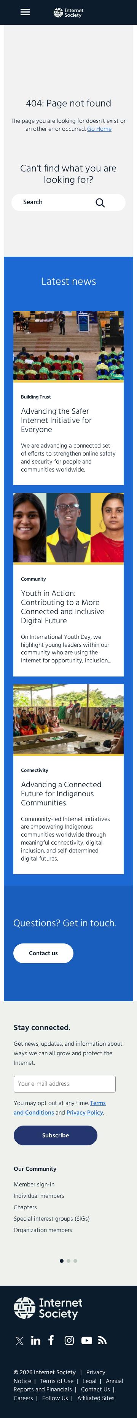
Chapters (25, 1208)
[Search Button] (100, 203)
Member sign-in (34, 1185)
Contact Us (95, 1390)
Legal (90, 1381)
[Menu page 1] (62, 1261)
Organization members (43, 1230)
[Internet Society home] (68, 13)
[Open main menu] (25, 12)
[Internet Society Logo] (48, 1308)
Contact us (43, 954)
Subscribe (55, 1136)
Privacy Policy (85, 1113)
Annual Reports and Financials (68, 1386)
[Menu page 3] (75, 1261)
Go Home (99, 129)
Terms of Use (56, 1381)
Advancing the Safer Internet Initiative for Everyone (68, 398)
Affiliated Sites (96, 1399)
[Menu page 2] (68, 1261)
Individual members (39, 1196)
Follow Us (55, 1399)
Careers (23, 1399)
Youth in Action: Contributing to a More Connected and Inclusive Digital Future (68, 584)
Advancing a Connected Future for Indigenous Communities (68, 779)
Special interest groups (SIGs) (52, 1219)
